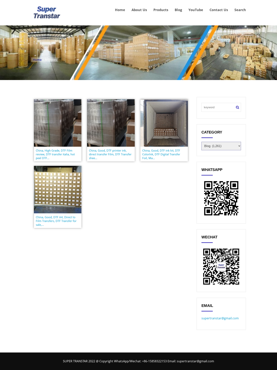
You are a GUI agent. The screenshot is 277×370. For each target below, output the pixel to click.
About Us (139, 10)
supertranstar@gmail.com (220, 318)
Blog (178, 10)
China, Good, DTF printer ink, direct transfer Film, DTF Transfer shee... (110, 154)
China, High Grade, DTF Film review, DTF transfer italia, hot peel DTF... (55, 154)
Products (160, 10)
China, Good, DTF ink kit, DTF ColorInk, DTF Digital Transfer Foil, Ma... (161, 154)
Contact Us (219, 10)
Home (120, 10)
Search (240, 10)
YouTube (195, 10)
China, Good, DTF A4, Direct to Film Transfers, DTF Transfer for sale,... (56, 221)
